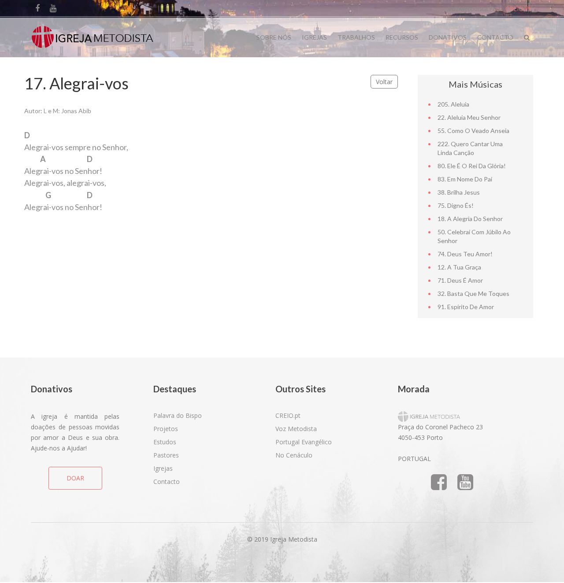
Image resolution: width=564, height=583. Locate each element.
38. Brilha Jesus (459, 192)
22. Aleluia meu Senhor (469, 117)
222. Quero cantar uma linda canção (470, 148)
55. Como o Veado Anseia (473, 130)
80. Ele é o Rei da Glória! (472, 166)
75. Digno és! (456, 205)
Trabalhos (356, 37)
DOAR (75, 478)
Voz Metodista (296, 428)
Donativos (448, 37)
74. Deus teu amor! (465, 254)
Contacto (495, 37)
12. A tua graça (459, 267)
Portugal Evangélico (303, 442)
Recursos (402, 37)
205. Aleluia (453, 104)
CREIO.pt (518, 8)
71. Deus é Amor (460, 280)
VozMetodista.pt (471, 8)
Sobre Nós (273, 37)
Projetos (165, 428)
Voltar (384, 81)
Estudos (164, 442)
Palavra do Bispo (177, 415)
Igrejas (314, 37)
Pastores (166, 455)
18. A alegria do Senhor (470, 218)
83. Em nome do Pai (465, 179)
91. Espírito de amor (466, 306)
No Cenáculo (293, 455)
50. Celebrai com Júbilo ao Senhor (474, 236)
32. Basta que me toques (473, 293)
